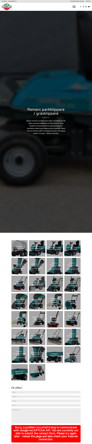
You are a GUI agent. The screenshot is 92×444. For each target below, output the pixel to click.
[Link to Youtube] (89, 6)
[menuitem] (77, 1)
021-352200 (4, 1)
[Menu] (73, 7)
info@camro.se (12, 1)
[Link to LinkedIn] (86, 6)
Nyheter (88, 1)
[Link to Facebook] (80, 6)
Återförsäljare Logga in (77, 1)
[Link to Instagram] (83, 6)
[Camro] (7, 7)
